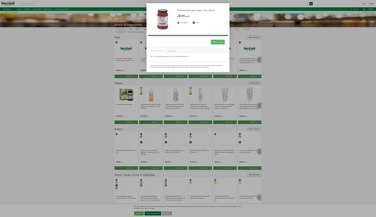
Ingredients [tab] (172, 51)
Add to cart (217, 42)
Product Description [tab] (156, 51)
